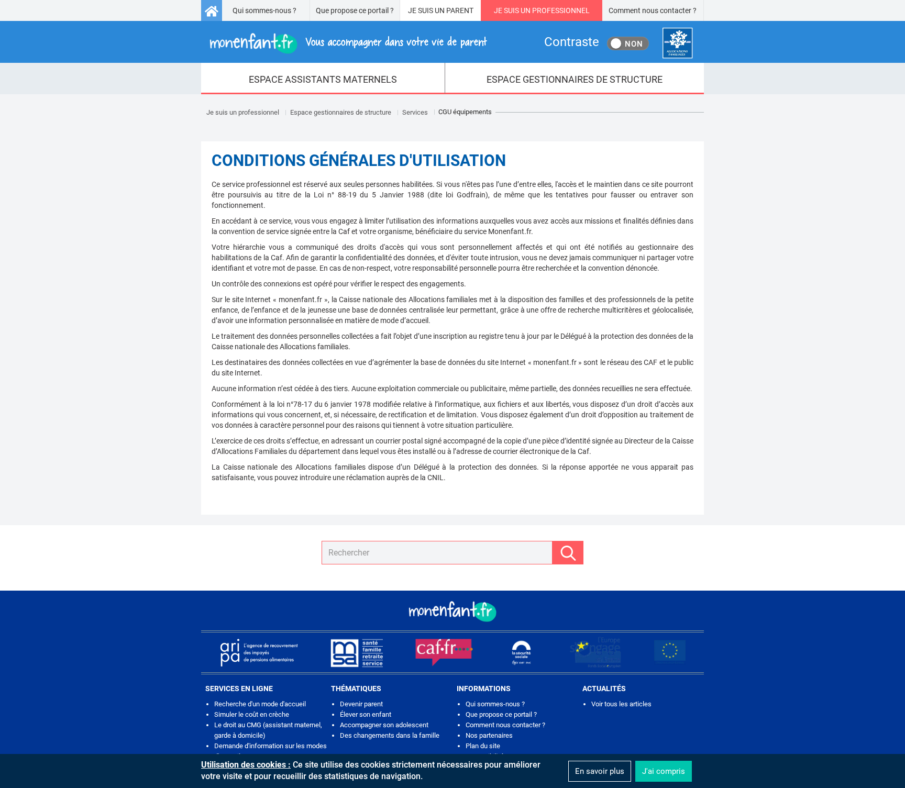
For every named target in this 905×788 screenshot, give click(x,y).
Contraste (571, 42)
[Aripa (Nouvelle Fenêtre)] (258, 652)
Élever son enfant (365, 714)
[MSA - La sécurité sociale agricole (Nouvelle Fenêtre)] (356, 652)
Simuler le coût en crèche (251, 714)
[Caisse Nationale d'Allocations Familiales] (677, 43)
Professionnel (561, 10)
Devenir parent (361, 704)
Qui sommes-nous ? (264, 10)
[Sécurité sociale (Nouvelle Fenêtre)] (521, 652)
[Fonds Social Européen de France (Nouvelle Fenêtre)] (595, 652)
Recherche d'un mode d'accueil (260, 704)
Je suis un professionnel (242, 112)
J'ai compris (663, 771)
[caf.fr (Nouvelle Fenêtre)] (444, 652)
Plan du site (483, 746)
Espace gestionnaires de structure (340, 112)
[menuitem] (323, 78)
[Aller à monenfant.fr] (211, 10)
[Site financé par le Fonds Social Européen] (670, 652)
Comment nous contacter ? (653, 10)
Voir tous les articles (621, 704)
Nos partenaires (489, 735)
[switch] (628, 43)
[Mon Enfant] (452, 610)
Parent (459, 10)
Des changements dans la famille (389, 735)
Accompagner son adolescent (384, 725)
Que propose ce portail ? (355, 10)
